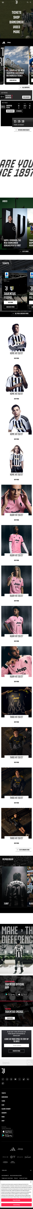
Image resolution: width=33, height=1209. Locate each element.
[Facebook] (3, 1079)
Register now (16, 1051)
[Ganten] (13, 1162)
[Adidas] (4, 42)
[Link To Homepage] (16, 2)
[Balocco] (5, 1162)
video (16, 26)
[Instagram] (7, 1079)
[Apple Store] (22, 994)
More (16, 31)
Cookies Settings (16, 1204)
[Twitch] (3, 1083)
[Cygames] (20, 1157)
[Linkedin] (28, 1079)
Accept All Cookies (16, 1200)
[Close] (31, 1182)
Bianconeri (16, 21)
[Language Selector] (30, 1171)
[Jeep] (9, 42)
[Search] (28, 2)
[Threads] (11, 1079)
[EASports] (13, 1157)
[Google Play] (10, 994)
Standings (19, 111)
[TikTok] (23, 1079)
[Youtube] (15, 1079)
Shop (16, 16)
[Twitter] (19, 1079)
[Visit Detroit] (28, 1157)
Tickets (16, 12)
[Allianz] (5, 1157)
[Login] (30, 2)
